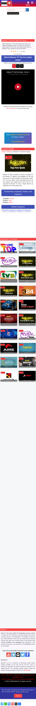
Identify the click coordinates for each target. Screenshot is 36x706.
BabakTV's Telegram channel (19, 134)
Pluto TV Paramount (18, 476)
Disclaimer (26, 679)
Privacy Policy (5, 679)
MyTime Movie (18, 408)
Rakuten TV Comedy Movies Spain (18, 547)
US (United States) (14, 413)
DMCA (32, 679)
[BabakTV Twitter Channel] (23, 654)
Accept (18, 695)
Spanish (12, 198)
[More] (27, 2)
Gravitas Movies (18, 513)
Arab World (12, 586)
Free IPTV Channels (9, 210)
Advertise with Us (29, 675)
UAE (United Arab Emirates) (23, 586)
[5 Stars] (19, 51)
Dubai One (18, 618)
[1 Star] (11, 51)
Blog (14, 677)
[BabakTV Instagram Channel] (18, 654)
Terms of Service (16, 679)
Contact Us (11, 675)
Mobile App (20, 677)
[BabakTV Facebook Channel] (27, 654)
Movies (9, 151)
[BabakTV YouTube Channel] (8, 654)
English (12, 411)
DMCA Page (27, 670)
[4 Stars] (17, 51)
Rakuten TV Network (23, 210)
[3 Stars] (15, 51)
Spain (10, 200)
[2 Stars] (13, 51)
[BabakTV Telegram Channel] (13, 654)
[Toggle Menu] (32, 2)
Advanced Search (13, 13)
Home (4, 151)
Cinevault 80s (18, 442)
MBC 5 (18, 581)
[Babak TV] (6, 3)
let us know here (11, 108)
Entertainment (13, 588)
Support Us (19, 675)
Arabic (11, 583)
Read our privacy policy (22, 691)
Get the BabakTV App (18, 141)
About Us (4, 675)
